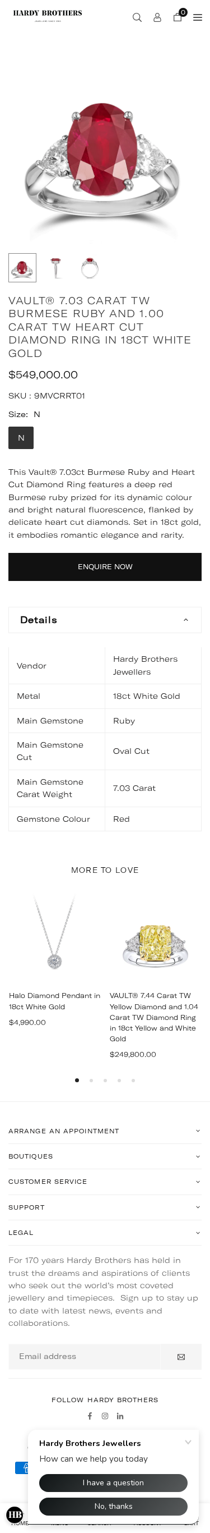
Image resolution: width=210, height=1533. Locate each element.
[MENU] (198, 17)
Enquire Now (105, 566)
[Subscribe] (181, 1357)
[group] (105, 150)
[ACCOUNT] (157, 17)
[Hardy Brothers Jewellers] (47, 16)
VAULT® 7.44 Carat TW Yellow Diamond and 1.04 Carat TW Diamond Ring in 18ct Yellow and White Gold (154, 1017)
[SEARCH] (137, 17)
